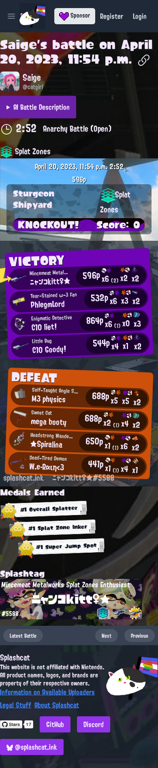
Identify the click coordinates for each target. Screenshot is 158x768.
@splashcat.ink (35, 747)
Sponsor (79, 15)
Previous (139, 635)
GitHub (55, 724)
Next (106, 635)
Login (140, 16)
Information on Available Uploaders (47, 692)
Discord (93, 724)
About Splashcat (56, 705)
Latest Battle (23, 635)
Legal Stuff (15, 705)
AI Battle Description (41, 107)
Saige (18, 44)
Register (111, 16)
